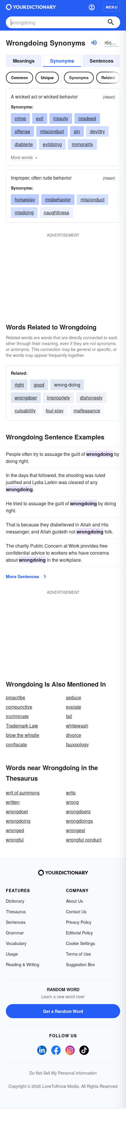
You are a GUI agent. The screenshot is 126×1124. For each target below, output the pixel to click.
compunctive (19, 706)
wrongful (15, 839)
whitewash (77, 725)
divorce (73, 735)
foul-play (55, 410)
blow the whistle (22, 735)
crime (20, 118)
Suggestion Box (80, 964)
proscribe (15, 697)
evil (39, 118)
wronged (15, 830)
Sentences (101, 60)
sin (77, 131)
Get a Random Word (63, 1011)
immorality (82, 144)
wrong (72, 802)
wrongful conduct (83, 839)
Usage (12, 954)
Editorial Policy (79, 933)
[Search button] (111, 22)
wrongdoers (78, 811)
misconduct (52, 131)
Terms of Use (78, 954)
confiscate (16, 744)
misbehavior (58, 199)
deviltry (97, 131)
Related (108, 77)
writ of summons (23, 792)
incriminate (17, 716)
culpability (25, 410)
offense (22, 131)
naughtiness (56, 212)
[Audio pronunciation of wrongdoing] (94, 42)
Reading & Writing (22, 964)
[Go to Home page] (31, 7)
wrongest (75, 830)
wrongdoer (26, 397)
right (19, 384)
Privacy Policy (78, 922)
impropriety (58, 397)
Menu (112, 7)
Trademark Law (22, 725)
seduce (73, 697)
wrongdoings (79, 820)
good (39, 384)
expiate (73, 706)
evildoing (52, 144)
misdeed (87, 118)
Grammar (15, 933)
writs (71, 792)
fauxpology (77, 744)
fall (69, 716)
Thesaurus (16, 911)
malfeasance (87, 410)
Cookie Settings (80, 943)
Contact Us (76, 911)
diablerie (24, 144)
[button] (91, 7)
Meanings (24, 60)
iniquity (60, 118)
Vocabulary (16, 943)
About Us (74, 901)
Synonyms (62, 60)
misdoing (24, 212)
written (13, 802)
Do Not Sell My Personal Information (63, 1073)
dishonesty (91, 397)
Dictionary (15, 901)
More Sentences (22, 576)
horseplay (25, 199)
